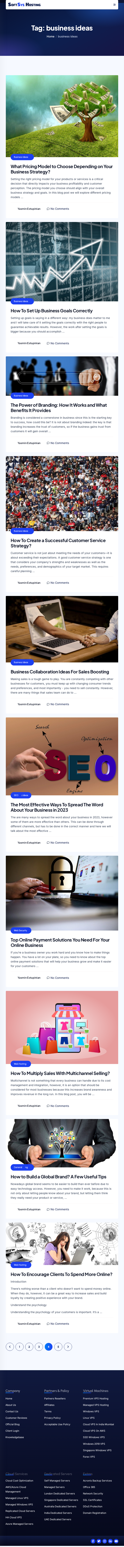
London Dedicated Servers (59, 1493)
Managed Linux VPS (16, 1498)
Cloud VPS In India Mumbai (98, 1424)
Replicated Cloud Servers (20, 1510)
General (18, 1167)
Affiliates (49, 1404)
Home (50, 36)
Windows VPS (91, 1411)
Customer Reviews (16, 1417)
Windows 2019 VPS (94, 1443)
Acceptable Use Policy (57, 1424)
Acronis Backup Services (97, 1480)
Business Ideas (21, 157)
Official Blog (12, 1424)
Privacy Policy (52, 1417)
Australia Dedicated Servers (60, 1506)
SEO (16, 795)
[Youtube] (116, 1541)
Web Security (20, 930)
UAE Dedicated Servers (57, 1519)
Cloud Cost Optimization (19, 1480)
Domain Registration (94, 1512)
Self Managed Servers (57, 1480)
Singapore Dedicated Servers (61, 1500)
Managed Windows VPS (19, 1504)
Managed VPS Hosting (96, 1404)
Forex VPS (89, 1456)
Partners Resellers (55, 1398)
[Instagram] (104, 1541)
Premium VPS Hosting (95, 1398)
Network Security (93, 1493)
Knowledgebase (14, 1437)
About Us (10, 1404)
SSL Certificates (92, 1500)
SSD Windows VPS (94, 1437)
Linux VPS (89, 1417)
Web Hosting (20, 1064)
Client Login (12, 1430)
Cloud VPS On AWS (94, 1430)
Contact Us (11, 1411)
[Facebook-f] (93, 1541)
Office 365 (89, 1487)
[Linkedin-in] (110, 1541)
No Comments (60, 208)
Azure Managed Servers (19, 1523)
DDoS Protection (92, 1506)
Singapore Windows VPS (97, 1450)
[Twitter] (99, 1541)
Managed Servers (54, 1487)
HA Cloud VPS (13, 1517)
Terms (48, 1411)
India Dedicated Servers (58, 1512)
